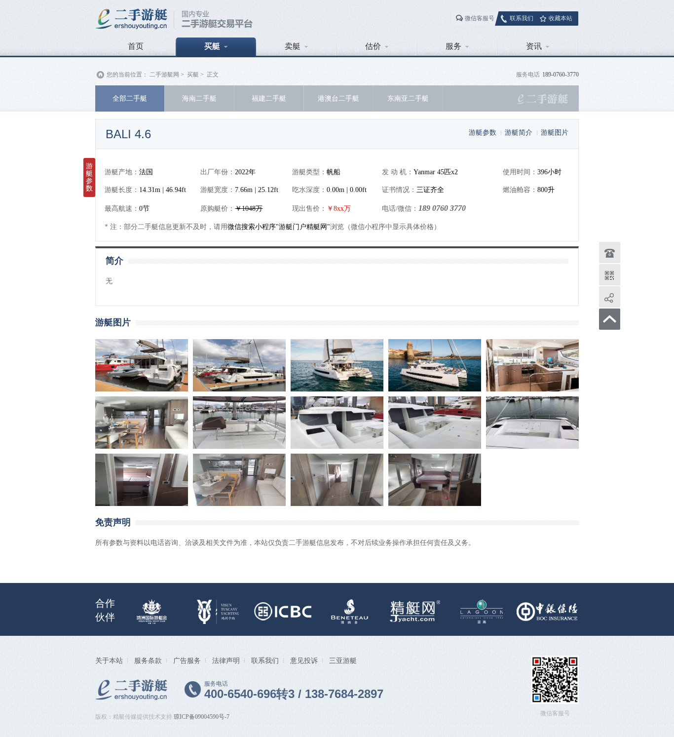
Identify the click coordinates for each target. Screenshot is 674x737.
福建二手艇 (269, 98)
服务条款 (148, 660)
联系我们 (521, 18)
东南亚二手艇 (408, 98)
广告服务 (187, 660)
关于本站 (109, 660)
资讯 (534, 46)
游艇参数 (482, 132)
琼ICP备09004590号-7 (201, 716)
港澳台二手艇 (338, 98)
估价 (373, 46)
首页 (136, 46)
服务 (453, 46)
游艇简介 (518, 132)
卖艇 (292, 46)
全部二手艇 (129, 98)
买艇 (212, 46)
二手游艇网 (164, 74)
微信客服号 (479, 18)
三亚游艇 (343, 660)
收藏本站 (560, 18)
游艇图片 (554, 132)
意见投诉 (304, 660)
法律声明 (226, 660)
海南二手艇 (199, 98)
